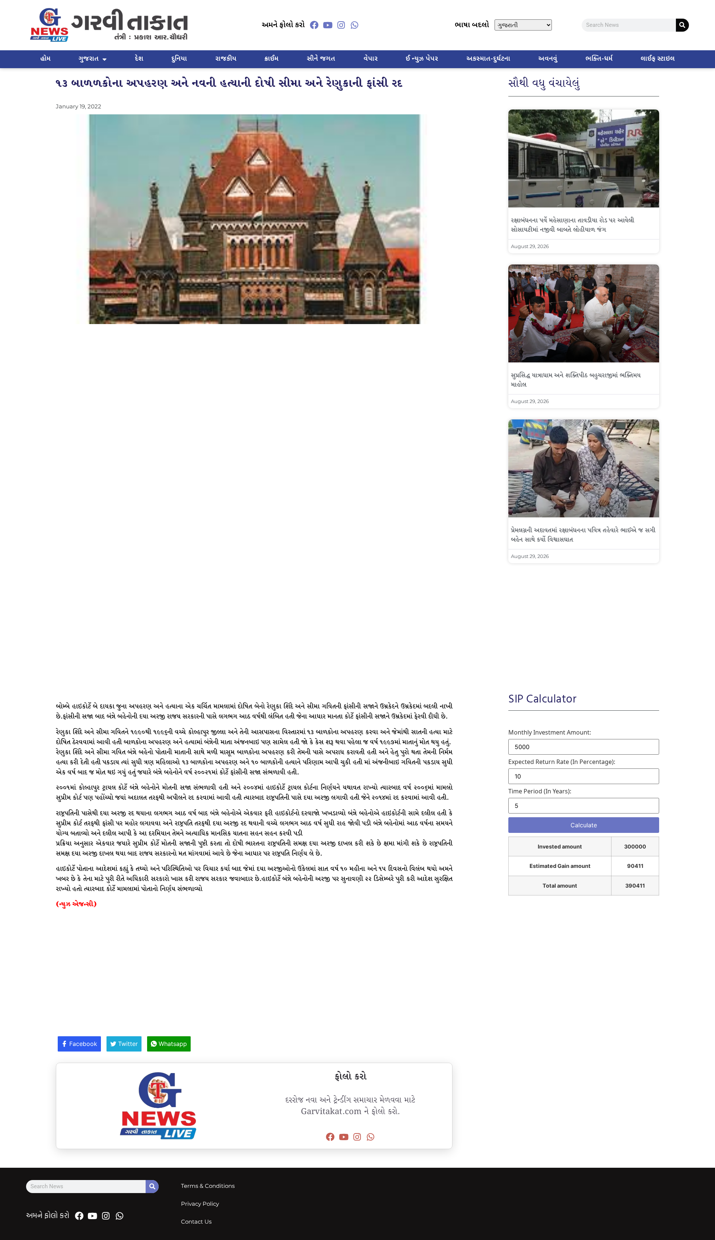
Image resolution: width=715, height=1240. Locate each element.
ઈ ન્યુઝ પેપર (422, 59)
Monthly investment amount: (549, 732)
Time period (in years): (539, 791)
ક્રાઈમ (271, 59)
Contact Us (196, 1221)
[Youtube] (328, 25)
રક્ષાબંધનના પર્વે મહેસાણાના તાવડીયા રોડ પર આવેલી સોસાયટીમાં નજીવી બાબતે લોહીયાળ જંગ (572, 225)
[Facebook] (314, 25)
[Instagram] (341, 25)
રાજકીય (225, 59)
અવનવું (547, 59)
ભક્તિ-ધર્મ (599, 59)
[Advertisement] (254, 384)
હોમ (45, 59)
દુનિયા (179, 59)
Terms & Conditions (208, 1185)
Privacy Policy (200, 1203)
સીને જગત (321, 59)
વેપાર (370, 59)
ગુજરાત (89, 59)
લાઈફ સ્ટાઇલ (658, 59)
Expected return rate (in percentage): (561, 762)
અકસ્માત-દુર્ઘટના (488, 59)
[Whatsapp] (354, 25)
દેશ (139, 59)
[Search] (682, 25)
